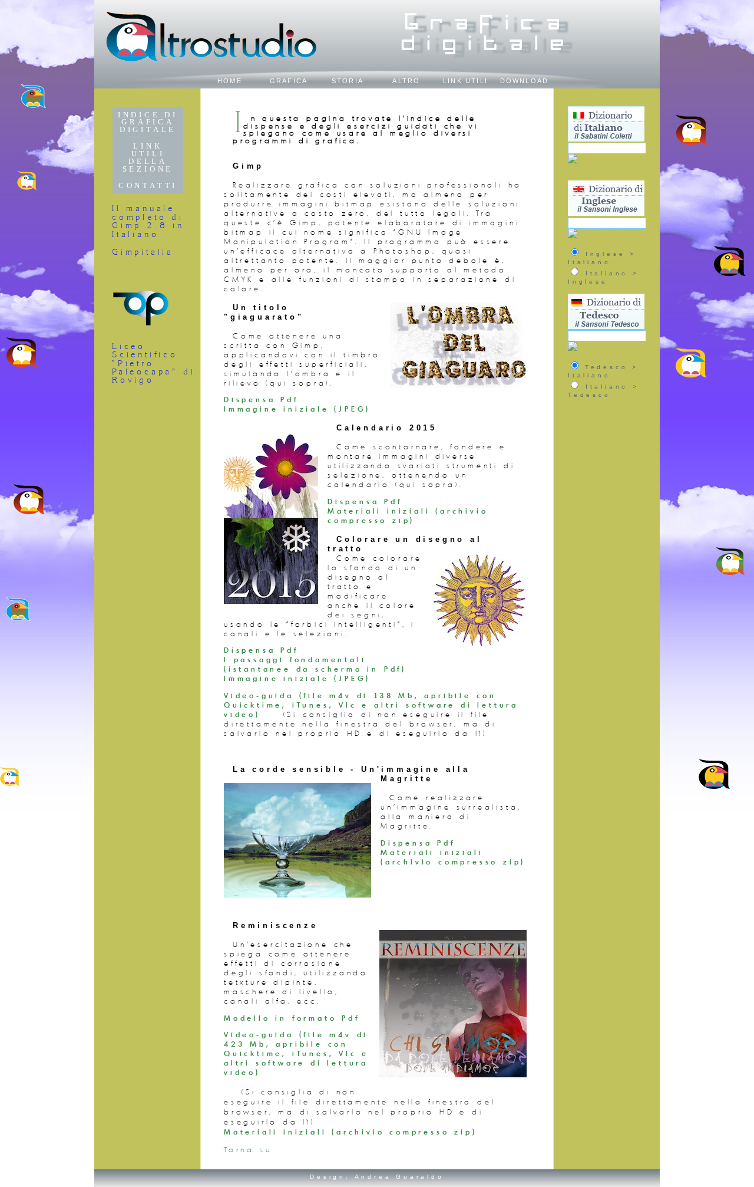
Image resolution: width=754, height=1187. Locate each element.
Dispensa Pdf (261, 399)
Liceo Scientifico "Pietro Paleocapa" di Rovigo (153, 363)
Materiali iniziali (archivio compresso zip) (408, 515)
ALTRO (406, 80)
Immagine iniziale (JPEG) (297, 408)
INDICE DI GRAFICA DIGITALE (148, 122)
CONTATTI (147, 186)
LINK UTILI (465, 80)
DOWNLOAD (524, 80)
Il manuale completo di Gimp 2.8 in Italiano (148, 220)
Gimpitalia (143, 252)
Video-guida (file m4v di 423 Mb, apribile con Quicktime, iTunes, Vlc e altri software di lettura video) (296, 1053)
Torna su (248, 1149)
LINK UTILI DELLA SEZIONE (148, 157)
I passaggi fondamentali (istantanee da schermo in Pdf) (315, 664)
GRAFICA (289, 80)
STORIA (347, 80)
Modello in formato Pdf (292, 1017)
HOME (229, 80)
